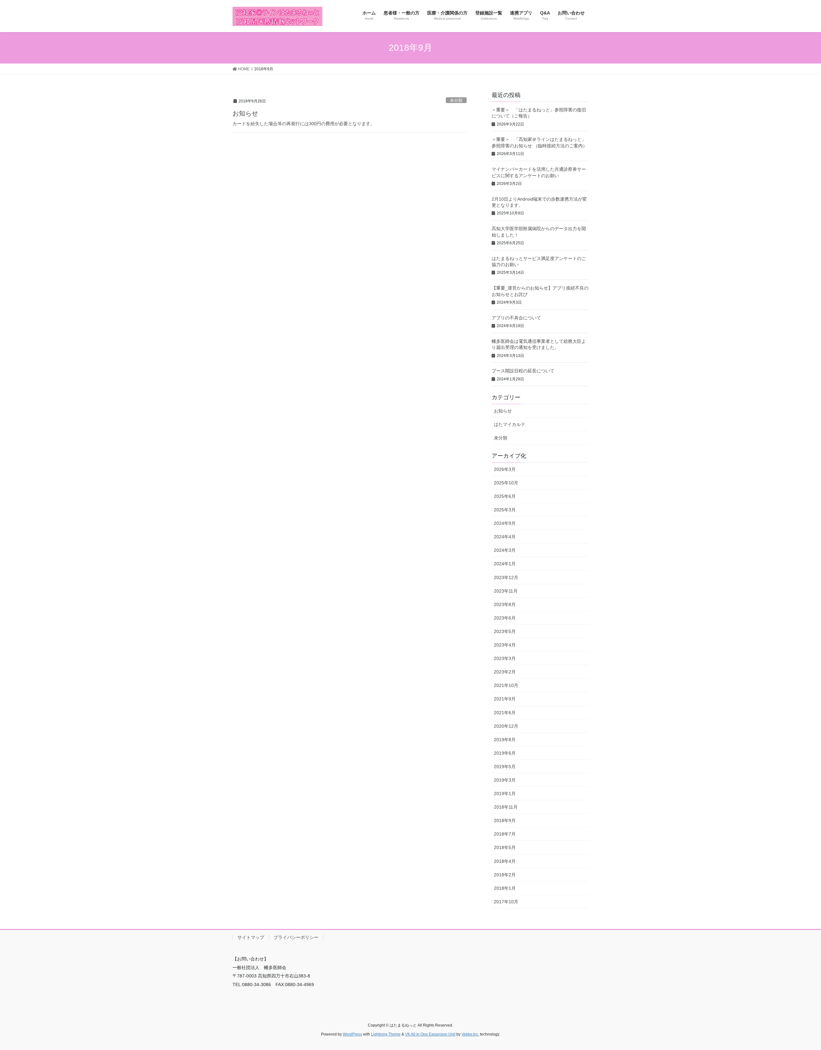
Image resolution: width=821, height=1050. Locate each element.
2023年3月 (505, 658)
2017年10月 (506, 901)
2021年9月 (505, 698)
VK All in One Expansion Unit (430, 1034)
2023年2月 (505, 671)
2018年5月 (505, 847)
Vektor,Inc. (470, 1034)
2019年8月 (505, 739)
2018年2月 (505, 874)
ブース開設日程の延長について (523, 370)
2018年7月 (505, 834)
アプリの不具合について (516, 317)
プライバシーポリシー (296, 937)
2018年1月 (505, 888)
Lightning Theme (386, 1034)
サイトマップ (250, 937)
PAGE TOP (797, 1013)
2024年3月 (505, 550)
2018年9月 (505, 820)
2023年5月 (505, 631)
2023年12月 (506, 577)
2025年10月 (506, 482)
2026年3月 (505, 469)
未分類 (456, 100)
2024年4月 (505, 536)
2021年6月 (505, 712)
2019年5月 (505, 766)
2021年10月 (506, 685)
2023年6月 (505, 617)
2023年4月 (505, 644)
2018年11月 (506, 807)
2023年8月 (505, 604)
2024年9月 (505, 523)
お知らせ (245, 113)
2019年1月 (505, 793)
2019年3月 (505, 780)
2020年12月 (506, 726)
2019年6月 (505, 753)
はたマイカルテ (509, 424)
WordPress (352, 1034)
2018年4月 (505, 861)
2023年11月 (506, 591)
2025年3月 (505, 509)
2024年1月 (505, 563)
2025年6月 (505, 496)
